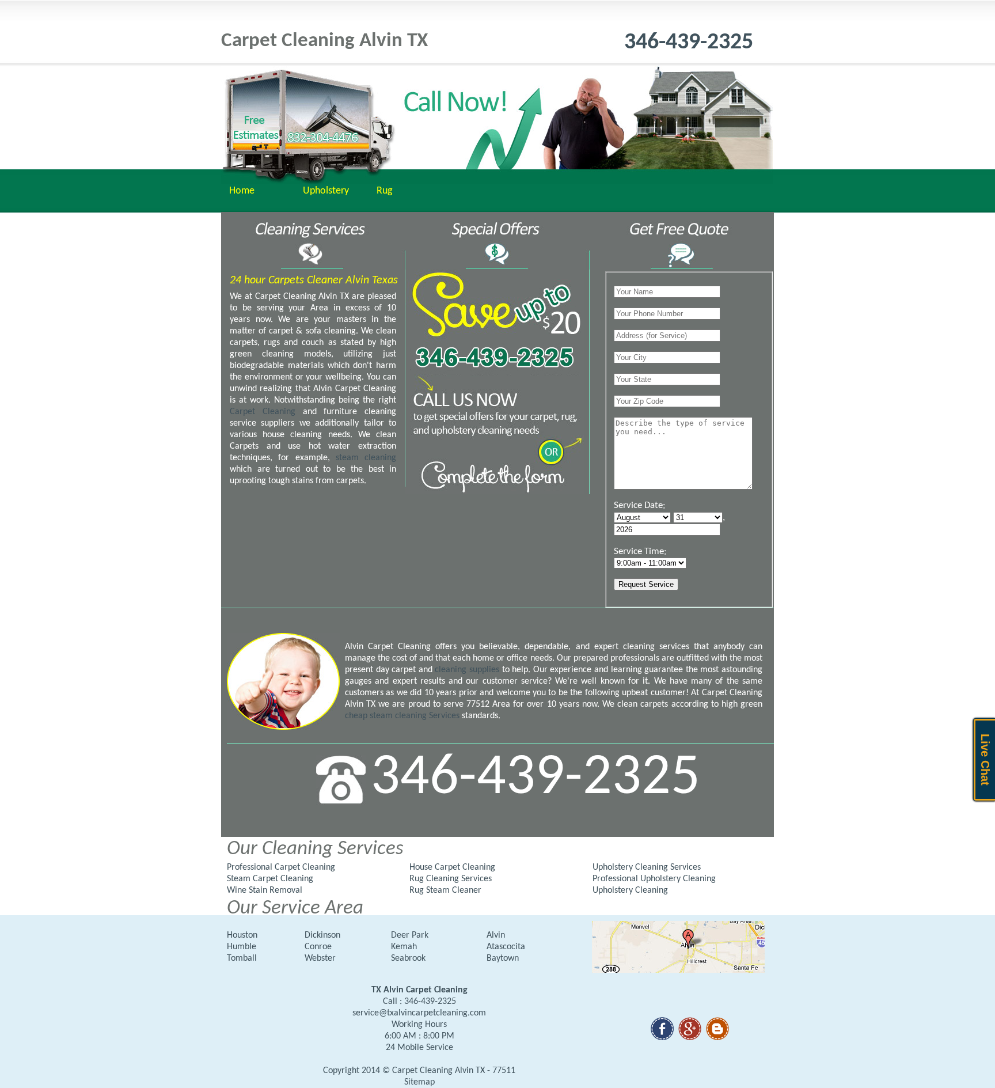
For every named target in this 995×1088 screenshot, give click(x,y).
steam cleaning (366, 458)
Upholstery (326, 190)
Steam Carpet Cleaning (270, 879)
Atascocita (506, 946)
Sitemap (419, 1082)
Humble (241, 946)
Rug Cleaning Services (450, 879)
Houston (242, 935)
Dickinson (322, 935)
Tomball (242, 958)
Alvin (496, 935)
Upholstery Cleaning (630, 890)
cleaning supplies (467, 669)
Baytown (503, 958)
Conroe (318, 946)
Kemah (404, 946)
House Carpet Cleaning (452, 867)
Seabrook (408, 958)
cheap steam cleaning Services (402, 716)
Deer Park (409, 935)
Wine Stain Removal (264, 890)
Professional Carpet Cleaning (281, 867)
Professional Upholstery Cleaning (654, 879)
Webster (320, 958)
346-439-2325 (688, 42)
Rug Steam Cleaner (445, 890)
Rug (384, 190)
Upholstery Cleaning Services (647, 867)
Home (242, 190)
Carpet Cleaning (266, 411)
